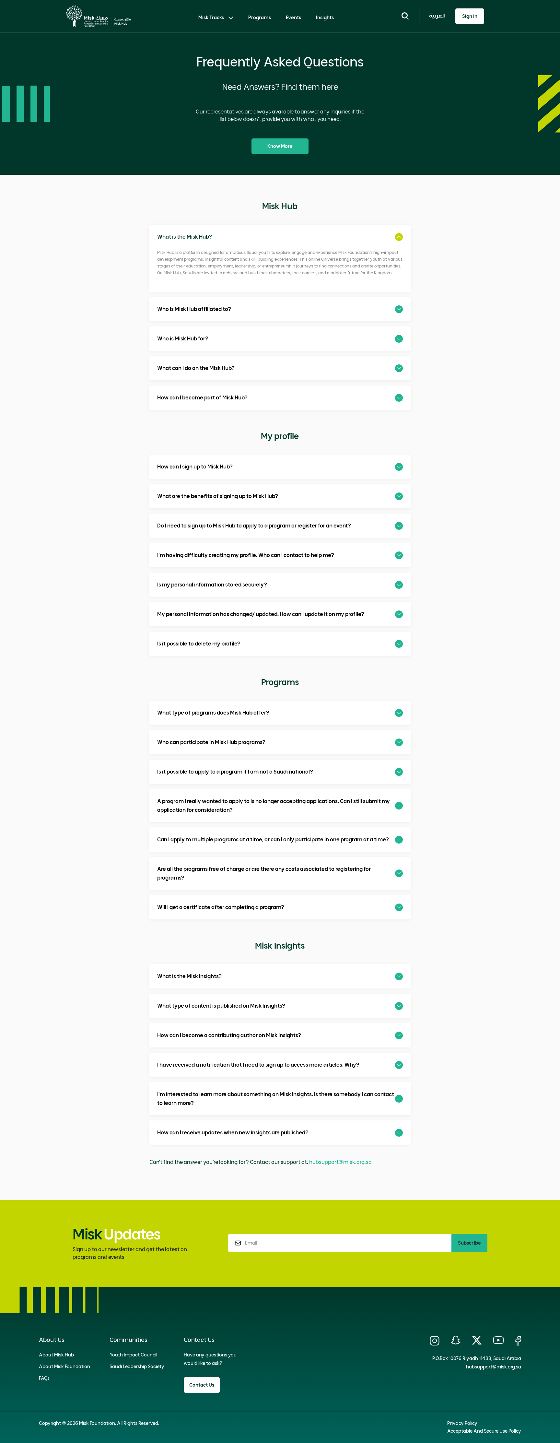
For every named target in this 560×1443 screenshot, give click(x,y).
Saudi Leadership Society (137, 1366)
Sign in (469, 16)
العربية (437, 16)
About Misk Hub (56, 1355)
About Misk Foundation (64, 1366)
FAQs (44, 1378)
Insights (325, 17)
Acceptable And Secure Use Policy (484, 1431)
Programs (259, 17)
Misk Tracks (211, 17)
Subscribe (469, 1243)
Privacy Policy (462, 1423)
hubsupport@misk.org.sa (340, 1162)
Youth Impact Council (133, 1355)
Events (293, 17)
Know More (280, 146)
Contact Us (201, 1385)
